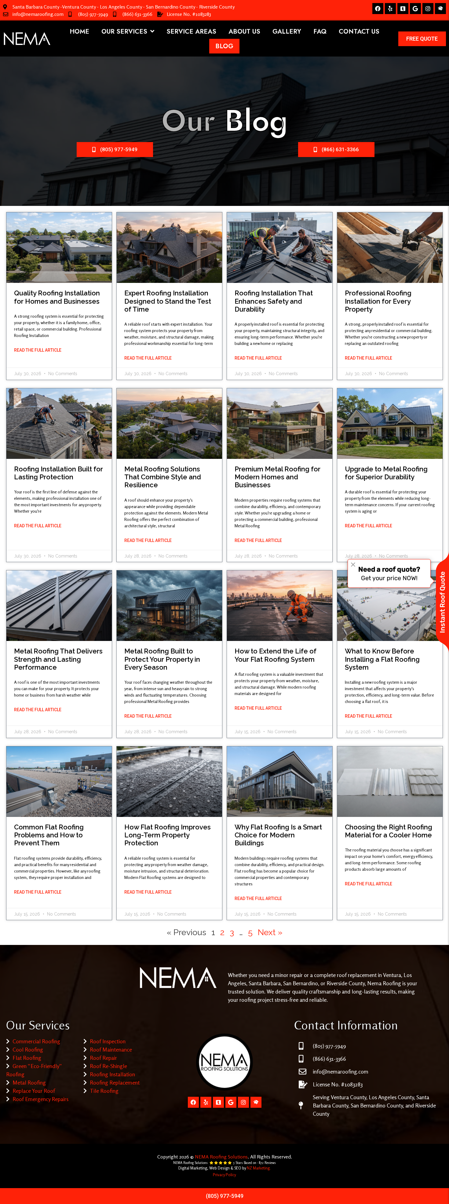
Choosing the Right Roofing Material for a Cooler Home (388, 831)
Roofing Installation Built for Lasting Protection (58, 473)
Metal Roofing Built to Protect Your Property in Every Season (162, 659)
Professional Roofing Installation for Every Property (378, 301)
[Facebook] (377, 8)
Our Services (124, 31)
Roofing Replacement (115, 1082)
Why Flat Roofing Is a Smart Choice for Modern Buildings (278, 835)
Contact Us (359, 31)
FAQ (320, 31)
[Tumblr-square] (402, 8)
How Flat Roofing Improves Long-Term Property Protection (167, 835)
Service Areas (191, 31)
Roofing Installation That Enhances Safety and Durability (274, 301)
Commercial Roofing (36, 1041)
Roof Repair (103, 1057)
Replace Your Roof (34, 1090)
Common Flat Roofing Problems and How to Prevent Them (49, 835)
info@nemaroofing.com (38, 14)
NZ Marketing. (259, 1168)
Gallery (286, 31)
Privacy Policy (224, 1174)
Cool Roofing (28, 1049)
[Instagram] (427, 8)
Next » (270, 932)
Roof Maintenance (111, 1049)
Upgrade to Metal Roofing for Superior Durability (386, 473)
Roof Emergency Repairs (40, 1099)
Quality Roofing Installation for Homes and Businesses (57, 297)
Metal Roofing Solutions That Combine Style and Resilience (162, 477)
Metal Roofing (29, 1082)
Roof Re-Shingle (108, 1066)
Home (79, 31)
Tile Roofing (104, 1090)
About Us (244, 31)
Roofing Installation (112, 1074)
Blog (224, 46)
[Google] (415, 8)
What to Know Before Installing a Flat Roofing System (382, 659)
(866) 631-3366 (137, 14)
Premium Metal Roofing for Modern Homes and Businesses (277, 477)
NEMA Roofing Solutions (221, 1157)
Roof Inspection (108, 1041)
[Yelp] (390, 8)
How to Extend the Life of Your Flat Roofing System (275, 655)
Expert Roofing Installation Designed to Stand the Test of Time (167, 301)
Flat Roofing (27, 1057)
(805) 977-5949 (93, 14)
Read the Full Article (37, 350)
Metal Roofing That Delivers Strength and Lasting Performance (58, 659)
